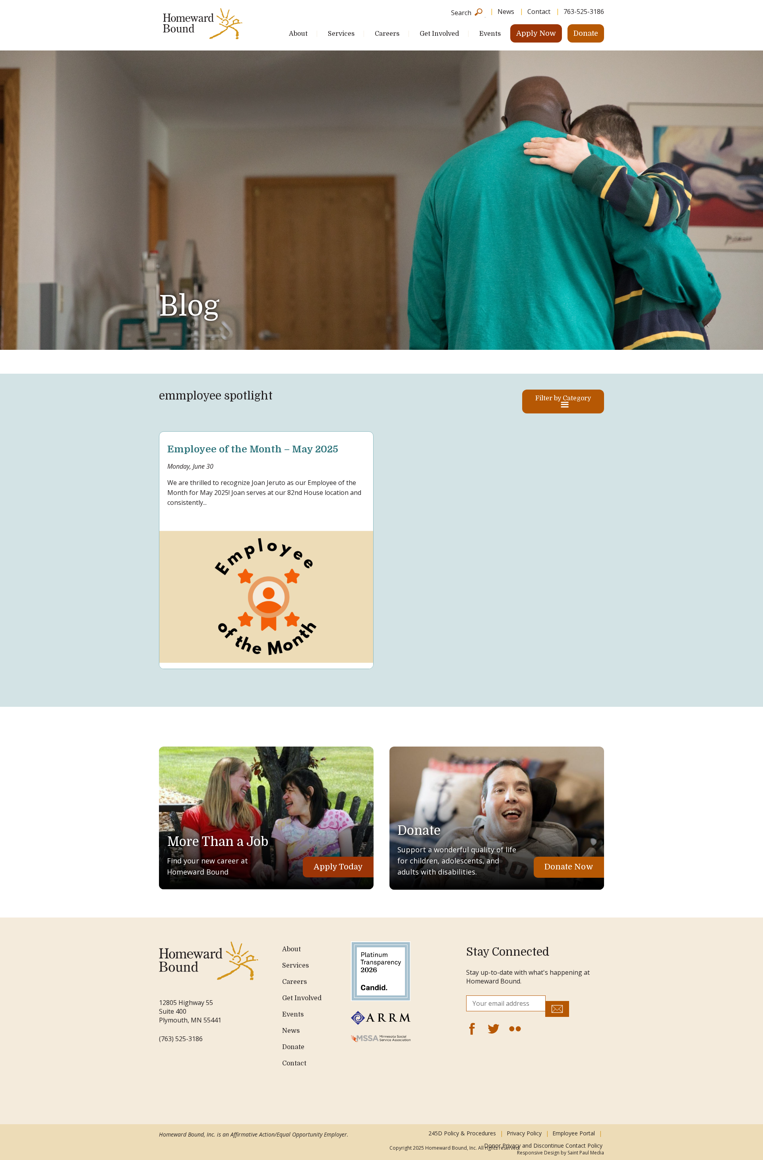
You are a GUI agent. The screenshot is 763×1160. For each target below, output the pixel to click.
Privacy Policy (524, 1133)
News (506, 11)
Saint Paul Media (585, 1152)
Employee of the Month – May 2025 (252, 449)
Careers (387, 33)
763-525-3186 (584, 11)
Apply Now (536, 33)
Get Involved (439, 33)
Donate (585, 33)
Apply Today (338, 866)
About (298, 33)
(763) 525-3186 (181, 1038)
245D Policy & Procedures (462, 1133)
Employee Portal (573, 1133)
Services (341, 33)
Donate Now (568, 866)
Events (490, 33)
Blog (189, 306)
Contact (538, 11)
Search (461, 12)
